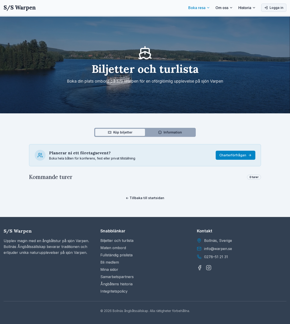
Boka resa (196, 7)
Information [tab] (173, 132)
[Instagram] (208, 267)
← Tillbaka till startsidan (145, 198)
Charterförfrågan (232, 155)
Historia (244, 7)
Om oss (221, 7)
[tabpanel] (145, 162)
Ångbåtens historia (116, 284)
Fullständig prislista (116, 255)
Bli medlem (109, 262)
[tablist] (145, 132)
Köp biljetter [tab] (122, 132)
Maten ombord (113, 247)
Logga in (276, 8)
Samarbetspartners (117, 276)
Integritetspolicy (114, 291)
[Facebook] (199, 267)
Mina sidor (109, 269)
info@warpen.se (218, 248)
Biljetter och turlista (116, 240)
